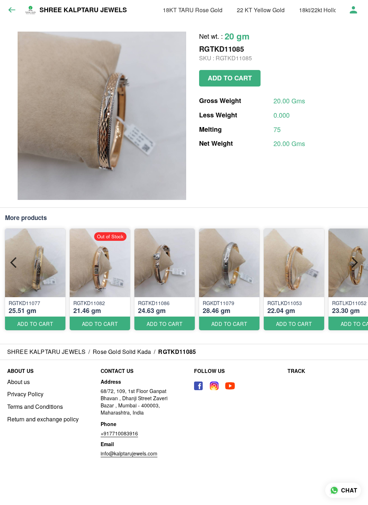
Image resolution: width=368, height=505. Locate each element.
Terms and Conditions (35, 407)
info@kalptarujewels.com (129, 453)
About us (18, 382)
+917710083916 (119, 433)
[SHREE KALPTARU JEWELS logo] (30, 10)
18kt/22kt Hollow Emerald (331, 10)
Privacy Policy (25, 394)
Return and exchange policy (43, 419)
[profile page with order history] (353, 10)
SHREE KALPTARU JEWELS (83, 10)
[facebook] (198, 386)
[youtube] (230, 386)
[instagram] (214, 386)
